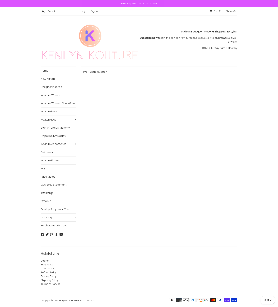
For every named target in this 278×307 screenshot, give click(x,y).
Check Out (231, 11)
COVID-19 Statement (53, 185)
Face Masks (48, 177)
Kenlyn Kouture (66, 300)
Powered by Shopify (84, 300)
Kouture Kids (58, 120)
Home (44, 71)
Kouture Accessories (58, 144)
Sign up (95, 11)
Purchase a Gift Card (54, 225)
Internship (47, 193)
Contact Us (47, 268)
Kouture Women (51, 95)
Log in (84, 11)
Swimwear (47, 152)
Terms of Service (50, 284)
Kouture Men (49, 111)
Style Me (46, 201)
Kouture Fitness (50, 160)
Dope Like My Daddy (53, 136)
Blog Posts (47, 264)
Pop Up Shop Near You (55, 209)
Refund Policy (48, 272)
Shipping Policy (49, 280)
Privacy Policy (48, 276)
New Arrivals (48, 79)
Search (45, 260)
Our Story (58, 217)
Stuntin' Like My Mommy (55, 128)
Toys (44, 168)
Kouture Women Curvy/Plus (58, 103)
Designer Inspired (51, 87)
